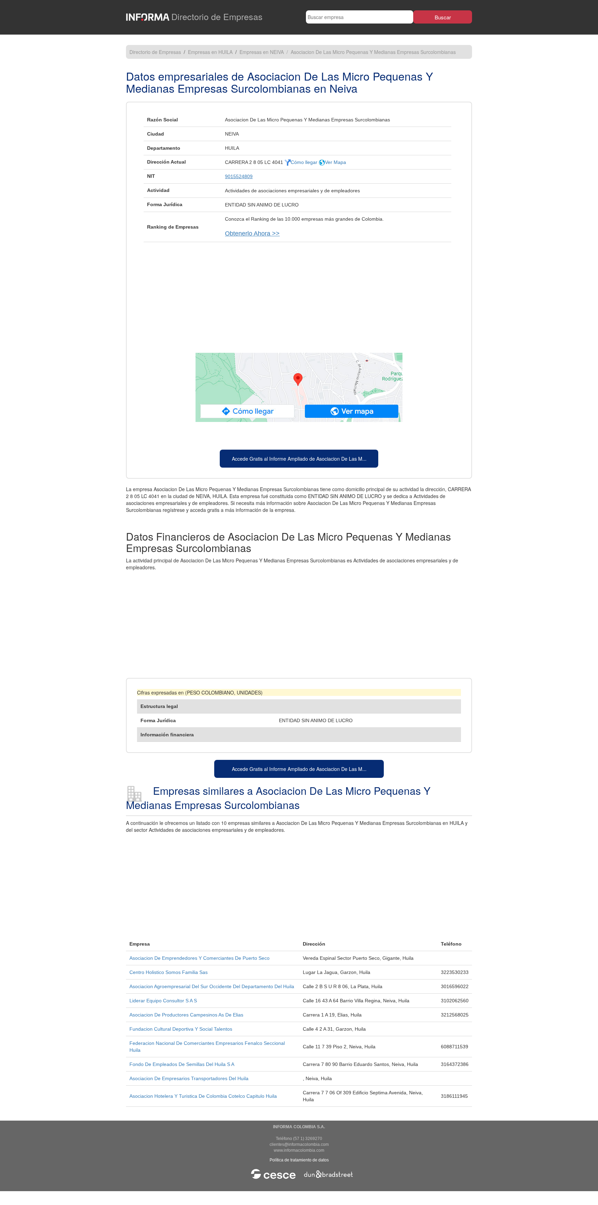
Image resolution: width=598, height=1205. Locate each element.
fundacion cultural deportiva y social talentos (180, 1029)
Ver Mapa (335, 162)
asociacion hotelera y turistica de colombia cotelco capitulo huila (203, 1096)
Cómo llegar (305, 162)
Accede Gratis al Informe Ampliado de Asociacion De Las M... (299, 458)
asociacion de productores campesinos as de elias (186, 1015)
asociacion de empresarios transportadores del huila (188, 1078)
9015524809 (239, 176)
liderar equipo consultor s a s (163, 1000)
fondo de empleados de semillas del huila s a (181, 1064)
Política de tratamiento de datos (299, 1160)
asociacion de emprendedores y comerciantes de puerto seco (199, 958)
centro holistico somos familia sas (168, 972)
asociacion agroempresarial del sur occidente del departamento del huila (211, 986)
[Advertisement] (299, 294)
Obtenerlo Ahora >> (252, 233)
